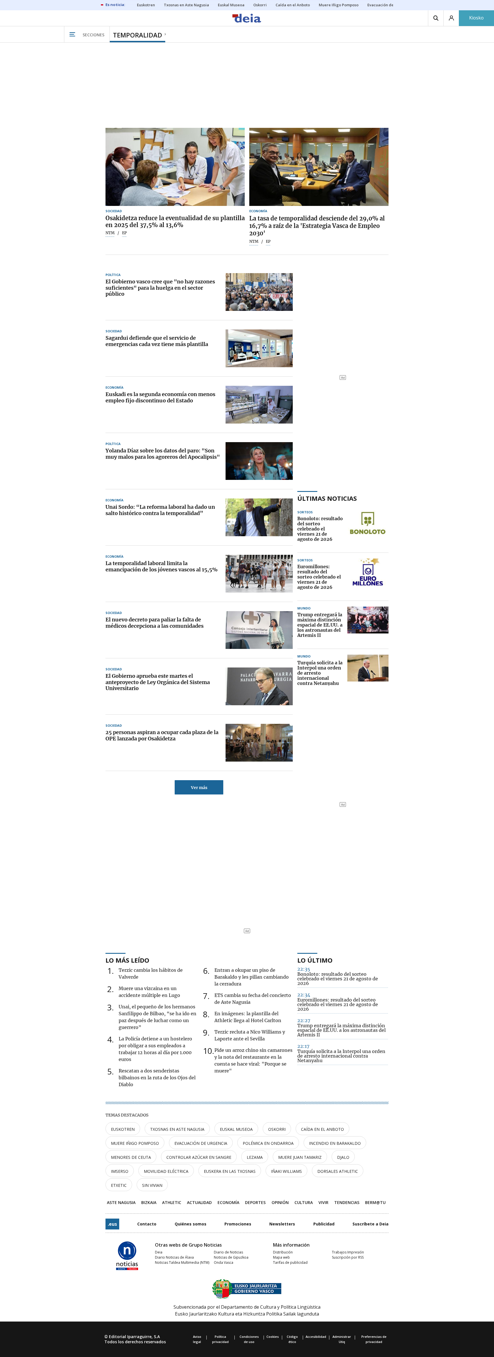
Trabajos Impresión (348, 1252)
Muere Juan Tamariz (300, 1157)
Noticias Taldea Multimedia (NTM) (182, 1262)
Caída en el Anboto (322, 1129)
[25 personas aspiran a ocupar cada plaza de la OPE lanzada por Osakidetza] (259, 743)
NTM (110, 233)
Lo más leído (127, 960)
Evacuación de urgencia (200, 1143)
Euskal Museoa (236, 1129)
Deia (158, 1252)
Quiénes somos (190, 1224)
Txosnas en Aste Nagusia (177, 1129)
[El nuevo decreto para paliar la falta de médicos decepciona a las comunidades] (259, 630)
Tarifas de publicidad (290, 1262)
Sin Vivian (152, 1185)
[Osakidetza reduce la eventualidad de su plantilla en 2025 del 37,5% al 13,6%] (175, 167)
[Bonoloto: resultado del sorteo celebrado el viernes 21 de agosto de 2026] (368, 529)
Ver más (199, 787)
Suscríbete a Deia (370, 1224)
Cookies (272, 1336)
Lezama (255, 1157)
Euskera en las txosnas (230, 1171)
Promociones (237, 1224)
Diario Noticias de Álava (174, 1257)
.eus (112, 1224)
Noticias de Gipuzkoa (231, 1257)
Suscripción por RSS (348, 1257)
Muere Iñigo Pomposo (135, 1143)
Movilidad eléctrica (166, 1171)
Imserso (119, 1171)
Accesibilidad (316, 1336)
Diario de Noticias (228, 1252)
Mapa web (281, 1257)
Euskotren (123, 1129)
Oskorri (277, 1129)
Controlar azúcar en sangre (198, 1157)
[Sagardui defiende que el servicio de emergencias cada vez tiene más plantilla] (259, 348)
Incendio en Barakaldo (335, 1143)
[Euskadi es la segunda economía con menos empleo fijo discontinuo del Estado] (259, 405)
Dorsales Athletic (337, 1171)
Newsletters (282, 1224)
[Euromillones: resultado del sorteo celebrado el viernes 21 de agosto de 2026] (368, 577)
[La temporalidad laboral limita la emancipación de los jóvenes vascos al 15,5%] (259, 574)
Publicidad (323, 1224)
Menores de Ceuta (131, 1157)
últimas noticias (327, 498)
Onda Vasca (223, 1262)
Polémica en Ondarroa (268, 1143)
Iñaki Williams (286, 1171)
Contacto (146, 1224)
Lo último (314, 960)
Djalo (343, 1157)
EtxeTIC (119, 1185)
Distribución (283, 1252)
